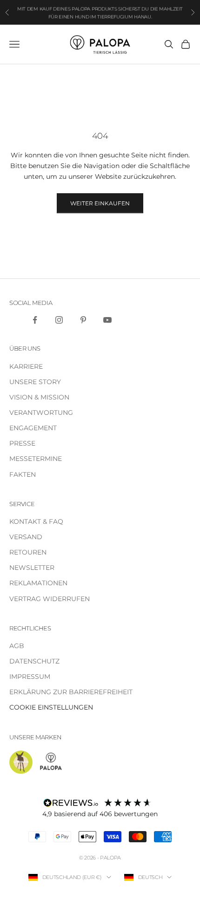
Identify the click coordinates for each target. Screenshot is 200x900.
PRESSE (22, 443)
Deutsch (150, 877)
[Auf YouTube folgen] (107, 320)
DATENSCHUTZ (34, 661)
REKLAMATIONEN (38, 583)
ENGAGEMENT (33, 428)
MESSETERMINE (35, 458)
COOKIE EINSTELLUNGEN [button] (51, 707)
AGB (16, 646)
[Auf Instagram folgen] (59, 320)
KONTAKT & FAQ (36, 521)
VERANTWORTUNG (41, 412)
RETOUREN (28, 552)
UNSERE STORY (35, 382)
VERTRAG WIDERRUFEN (49, 599)
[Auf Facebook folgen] (35, 320)
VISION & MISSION (39, 397)
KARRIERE (26, 366)
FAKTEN (22, 474)
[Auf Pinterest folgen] (83, 320)
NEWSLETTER (31, 567)
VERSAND (25, 537)
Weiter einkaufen (100, 203)
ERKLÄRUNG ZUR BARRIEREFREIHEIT (71, 692)
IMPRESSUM (29, 676)
